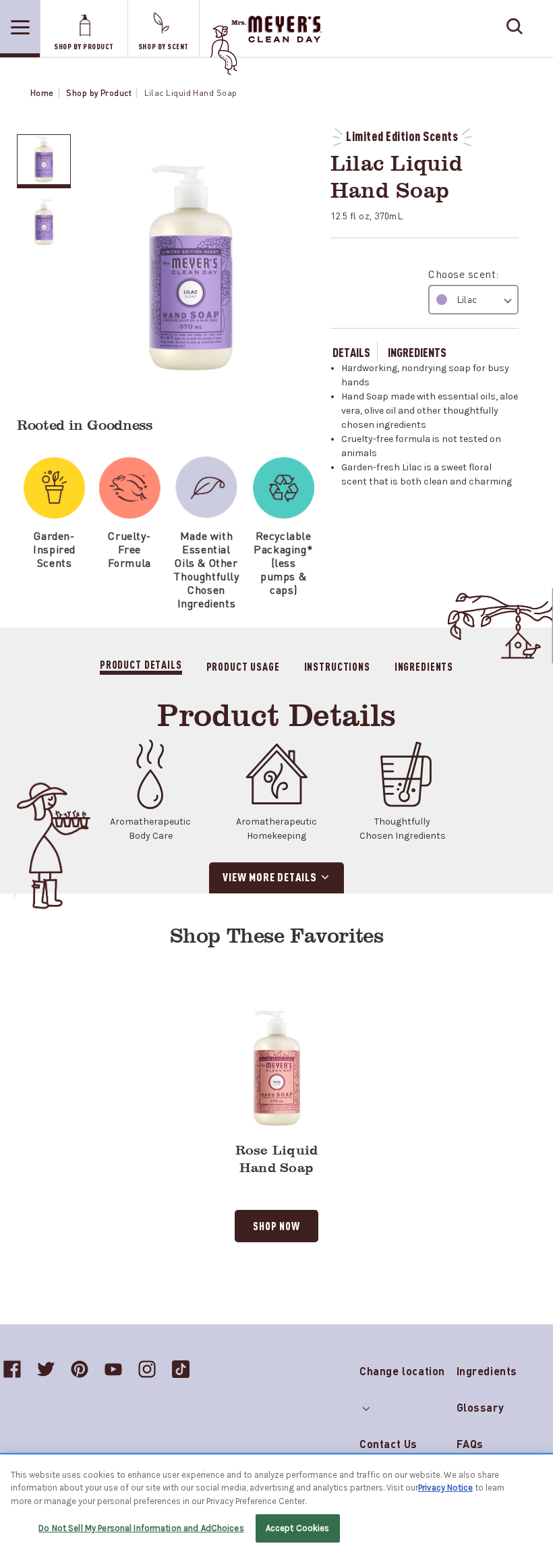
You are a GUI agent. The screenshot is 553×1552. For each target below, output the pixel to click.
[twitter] (46, 1369)
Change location (402, 1368)
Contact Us (388, 1443)
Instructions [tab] (337, 666)
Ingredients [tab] (424, 666)
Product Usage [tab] (243, 666)
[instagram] (147, 1369)
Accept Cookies (298, 1528)
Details (351, 351)
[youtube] (113, 1369)
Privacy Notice (445, 1487)
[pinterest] (79, 1369)
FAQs (470, 1443)
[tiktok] (181, 1369)
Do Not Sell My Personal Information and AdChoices (140, 1528)
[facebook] (12, 1369)
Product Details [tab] (141, 664)
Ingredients (417, 351)
